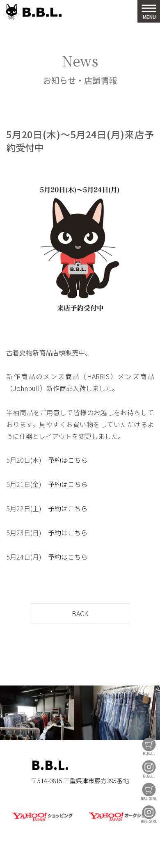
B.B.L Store (149, 746)
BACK (80, 613)
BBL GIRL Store (149, 791)
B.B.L (33, 12)
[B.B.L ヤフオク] (118, 821)
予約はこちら (67, 460)
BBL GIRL (149, 814)
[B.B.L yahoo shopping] (42, 821)
